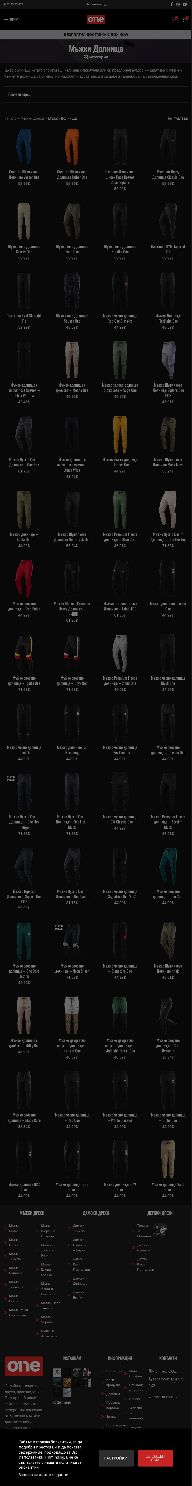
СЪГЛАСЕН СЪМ (155, 1458)
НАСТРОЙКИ (116, 1458)
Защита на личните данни (44, 1474)
